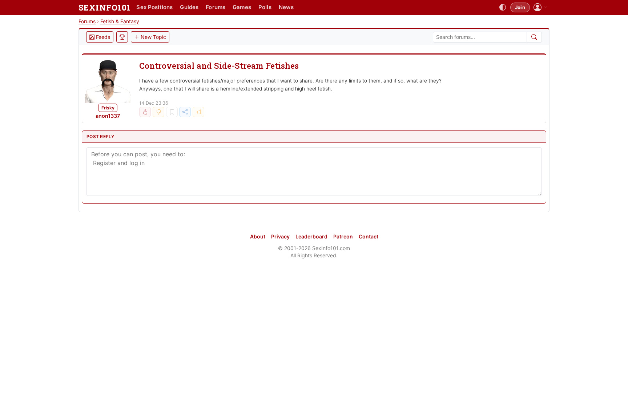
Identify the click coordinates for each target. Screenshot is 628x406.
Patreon (343, 236)
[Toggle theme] (502, 7)
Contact (368, 236)
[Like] (145, 112)
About (257, 236)
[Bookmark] (172, 112)
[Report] (198, 112)
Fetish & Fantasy (119, 21)
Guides (189, 7)
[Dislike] (158, 112)
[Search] (534, 37)
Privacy (280, 236)
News (286, 7)
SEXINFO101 (104, 7)
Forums (215, 7)
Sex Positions (154, 7)
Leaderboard (311, 236)
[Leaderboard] (122, 37)
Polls (264, 7)
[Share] (185, 112)
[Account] (540, 7)
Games (242, 7)
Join (520, 7)
